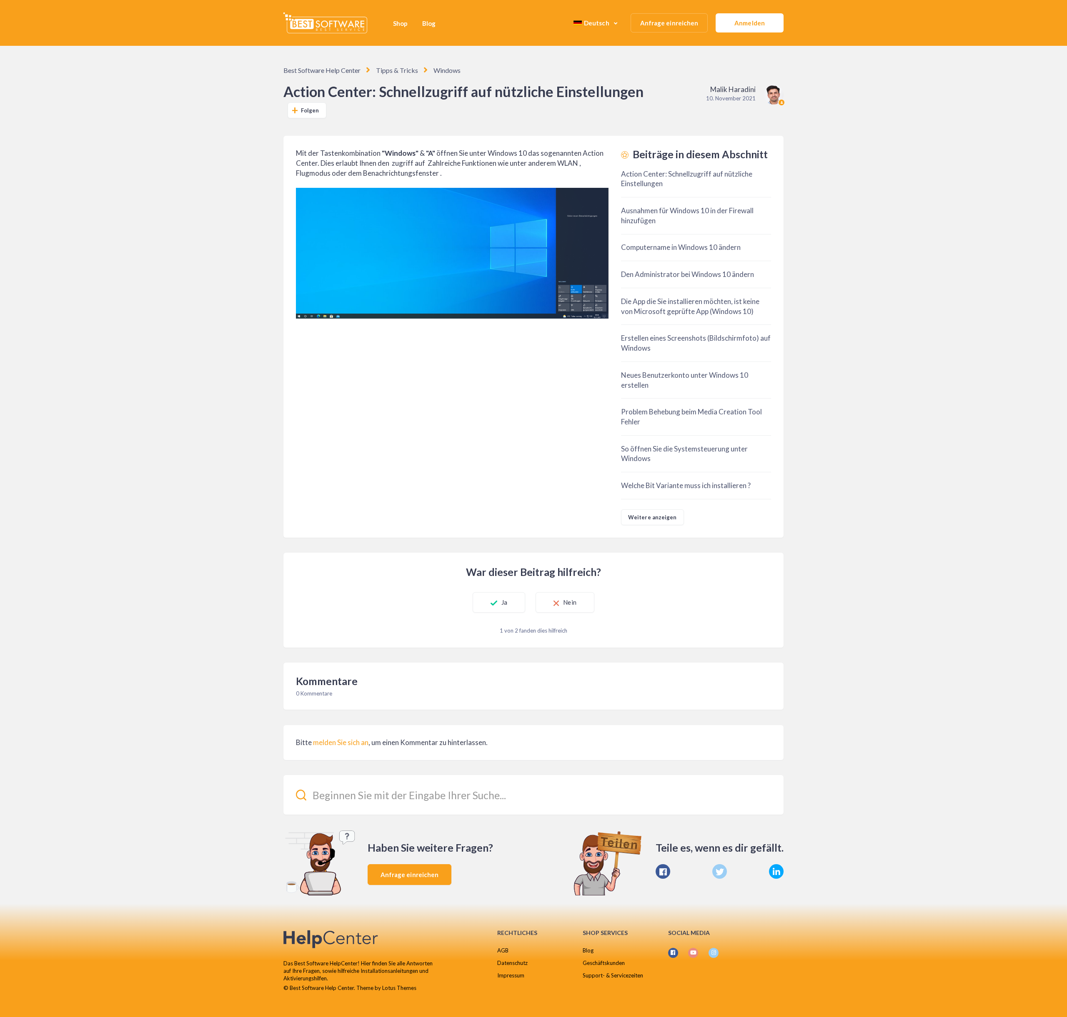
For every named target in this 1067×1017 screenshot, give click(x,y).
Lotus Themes (399, 988)
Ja (504, 602)
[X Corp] (719, 871)
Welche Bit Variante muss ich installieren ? (686, 485)
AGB (502, 950)
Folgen (310, 110)
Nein (569, 602)
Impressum (510, 975)
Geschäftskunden (604, 963)
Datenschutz (512, 963)
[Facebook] (663, 871)
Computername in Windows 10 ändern (681, 247)
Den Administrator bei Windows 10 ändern (687, 274)
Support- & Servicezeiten (613, 975)
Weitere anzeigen (652, 517)
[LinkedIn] (776, 871)
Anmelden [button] (749, 23)
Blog (429, 23)
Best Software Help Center (322, 70)
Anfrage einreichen (669, 23)
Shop (400, 23)
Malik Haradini (733, 89)
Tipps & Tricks (397, 70)
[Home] (325, 22)
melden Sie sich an (340, 742)
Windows (447, 70)
